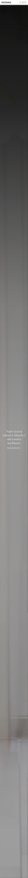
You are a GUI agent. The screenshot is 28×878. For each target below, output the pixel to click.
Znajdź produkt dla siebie (13, 448)
